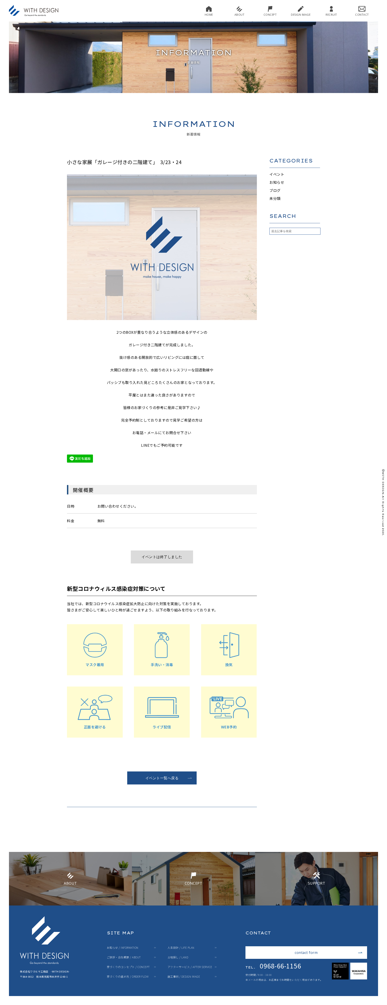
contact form (306, 952)
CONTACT (362, 14)
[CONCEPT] (193, 903)
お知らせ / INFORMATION (122, 947)
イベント (276, 174)
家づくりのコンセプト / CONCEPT (128, 967)
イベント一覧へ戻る (162, 777)
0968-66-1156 (273, 965)
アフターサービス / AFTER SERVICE (190, 967)
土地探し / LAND (178, 957)
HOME (209, 14)
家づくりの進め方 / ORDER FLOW (128, 976)
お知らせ (276, 182)
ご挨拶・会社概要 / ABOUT (124, 957)
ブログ (275, 190)
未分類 (275, 198)
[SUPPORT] (316, 903)
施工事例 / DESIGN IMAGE (184, 976)
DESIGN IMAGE (300, 14)
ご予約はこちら (162, 556)
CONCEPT (270, 14)
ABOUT (239, 14)
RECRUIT (331, 14)
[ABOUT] (70, 903)
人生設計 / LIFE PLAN (181, 947)
